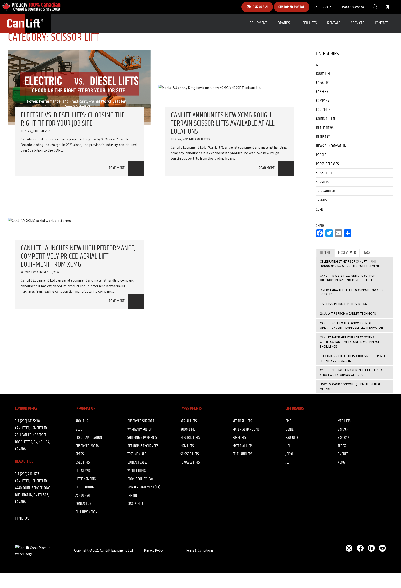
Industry (323, 137)
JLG (287, 462)
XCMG (320, 209)
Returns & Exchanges (142, 446)
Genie (289, 429)
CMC (288, 421)
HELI (288, 446)
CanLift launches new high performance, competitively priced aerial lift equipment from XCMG (78, 256)
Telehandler (325, 191)
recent (325, 253)
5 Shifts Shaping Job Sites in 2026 (343, 304)
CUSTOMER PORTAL (291, 7)
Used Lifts (309, 23)
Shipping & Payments (142, 438)
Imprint (133, 495)
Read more (117, 168)
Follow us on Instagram (349, 548)
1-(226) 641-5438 (29, 421)
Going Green (325, 119)
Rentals (333, 23)
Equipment (258, 23)
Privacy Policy (154, 550)
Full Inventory (86, 512)
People (321, 155)
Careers (322, 92)
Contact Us (83, 504)
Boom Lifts (188, 429)
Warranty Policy (139, 429)
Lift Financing (85, 479)
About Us (81, 421)
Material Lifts (243, 446)
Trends (321, 200)
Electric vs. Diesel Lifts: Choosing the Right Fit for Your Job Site (73, 119)
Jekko (289, 454)
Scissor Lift (325, 173)
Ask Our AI (82, 495)
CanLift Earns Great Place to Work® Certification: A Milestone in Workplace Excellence (350, 341)
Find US (22, 518)
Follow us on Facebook (360, 548)
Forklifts (239, 438)
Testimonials (136, 454)
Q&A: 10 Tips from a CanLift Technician (348, 313)
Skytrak (343, 438)
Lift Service (83, 471)
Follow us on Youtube (382, 548)
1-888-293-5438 (353, 7)
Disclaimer (135, 504)
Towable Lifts (190, 462)
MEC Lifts (344, 421)
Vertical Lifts (242, 421)
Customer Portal (87, 446)
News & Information (331, 146)
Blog (78, 429)
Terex (342, 446)
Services (357, 23)
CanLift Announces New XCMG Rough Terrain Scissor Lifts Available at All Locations (223, 123)
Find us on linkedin (371, 548)
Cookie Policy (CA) (140, 479)
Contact (381, 23)
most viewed (347, 253)
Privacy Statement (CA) (143, 487)
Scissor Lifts (189, 454)
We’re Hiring (136, 471)
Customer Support (140, 421)
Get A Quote (322, 7)
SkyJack (343, 429)
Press (79, 454)
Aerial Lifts (188, 421)
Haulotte (291, 438)
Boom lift (323, 74)
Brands (284, 23)
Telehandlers (242, 454)
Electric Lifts (190, 438)
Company (322, 101)
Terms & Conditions (199, 550)
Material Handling (246, 429)
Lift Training (84, 487)
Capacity (322, 83)
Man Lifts (187, 446)
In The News (325, 128)
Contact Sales (137, 462)
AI (317, 65)
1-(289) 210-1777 (28, 474)
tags (367, 253)
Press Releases (327, 164)
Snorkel (344, 454)
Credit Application (88, 438)
